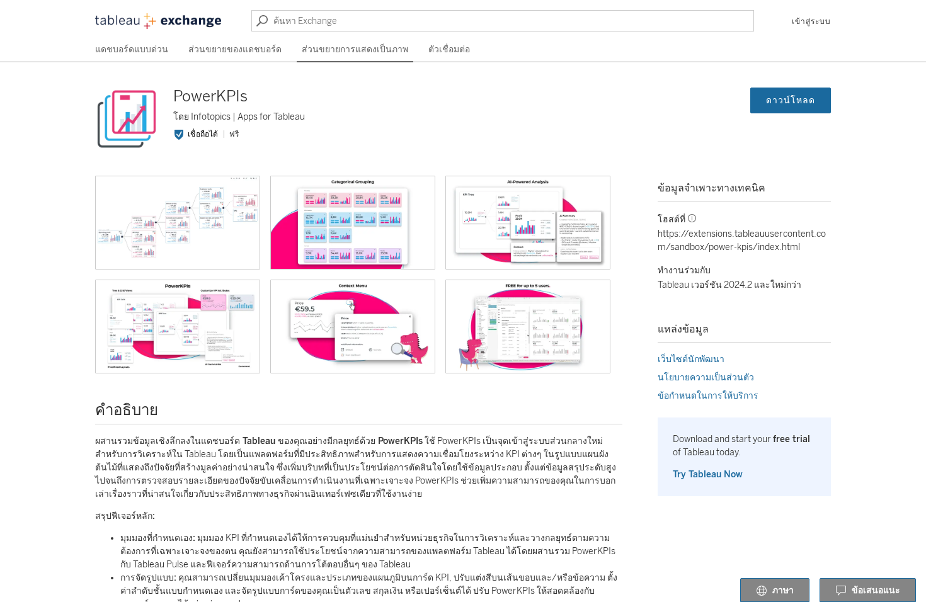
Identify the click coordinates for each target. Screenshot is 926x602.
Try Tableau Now (708, 474)
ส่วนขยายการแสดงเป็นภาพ (355, 49)
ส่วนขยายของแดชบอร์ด (235, 49)
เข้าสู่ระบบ (811, 21)
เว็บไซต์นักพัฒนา (691, 359)
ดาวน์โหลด (790, 100)
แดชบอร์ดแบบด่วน (131, 49)
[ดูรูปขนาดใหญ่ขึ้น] (177, 223)
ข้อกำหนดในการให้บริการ (708, 395)
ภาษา (783, 590)
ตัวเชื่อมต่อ (449, 49)
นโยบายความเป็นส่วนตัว (706, 377)
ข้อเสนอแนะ (876, 590)
